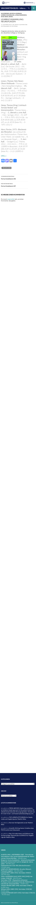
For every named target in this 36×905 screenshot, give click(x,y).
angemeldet (10, 199)
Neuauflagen (7, 168)
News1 (11, 16)
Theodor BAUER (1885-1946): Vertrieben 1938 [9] (16, 885)
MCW (2, 16)
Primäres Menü (33, 8)
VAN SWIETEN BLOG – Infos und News (13, 8)
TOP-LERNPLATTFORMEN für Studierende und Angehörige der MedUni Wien (17, 818)
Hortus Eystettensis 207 (8, 185)
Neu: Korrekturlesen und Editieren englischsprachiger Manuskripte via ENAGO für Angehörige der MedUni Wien (17, 835)
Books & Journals (16, 13)
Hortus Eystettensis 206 (8, 178)
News (6, 16)
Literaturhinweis (21, 15)
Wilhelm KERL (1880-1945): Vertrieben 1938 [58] (16, 889)
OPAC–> (3, 156)
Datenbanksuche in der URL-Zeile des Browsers (15, 865)
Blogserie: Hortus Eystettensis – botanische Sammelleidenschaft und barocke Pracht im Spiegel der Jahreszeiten (18, 862)
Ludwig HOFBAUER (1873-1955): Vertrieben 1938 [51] (18, 893)
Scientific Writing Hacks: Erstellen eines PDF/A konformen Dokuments (17, 829)
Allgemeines (5, 13)
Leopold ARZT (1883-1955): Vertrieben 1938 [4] (16, 873)
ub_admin (15, 24)
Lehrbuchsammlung (7, 15)
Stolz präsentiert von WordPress (9, 902)
